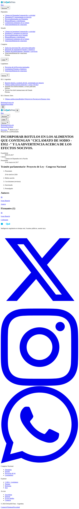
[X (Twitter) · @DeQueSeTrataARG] (39, 307)
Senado (7, 471)
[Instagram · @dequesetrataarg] (39, 385)
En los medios (9, 498)
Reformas (4, 102)
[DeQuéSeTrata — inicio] (8, 3)
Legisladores (9, 475)
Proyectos (4, 130)
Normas (4, 76)
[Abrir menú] (3, 107)
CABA (3, 60)
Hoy (2, 5)
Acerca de (10, 102)
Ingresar (3, 104)
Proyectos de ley (10, 473)
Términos (10, 507)
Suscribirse (9, 104)
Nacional (4, 8)
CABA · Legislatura (11, 482)
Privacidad (16, 507)
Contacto (8, 500)
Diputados (8, 470)
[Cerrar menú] (17, 110)
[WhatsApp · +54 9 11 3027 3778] (39, 463)
